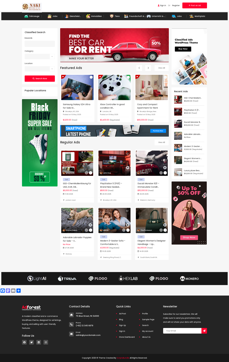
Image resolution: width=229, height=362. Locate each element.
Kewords (28, 38)
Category (29, 51)
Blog (121, 319)
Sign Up (122, 325)
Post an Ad (196, 5)
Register (176, 5)
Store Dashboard (127, 337)
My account (147, 331)
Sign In (122, 331)
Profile (145, 313)
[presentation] (139, 68)
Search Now (41, 78)
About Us (146, 337)
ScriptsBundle (123, 358)
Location (29, 63)
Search (145, 325)
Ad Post (122, 313)
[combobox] (40, 56)
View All (161, 68)
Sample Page (148, 319)
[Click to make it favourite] (91, 77)
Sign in (163, 5)
